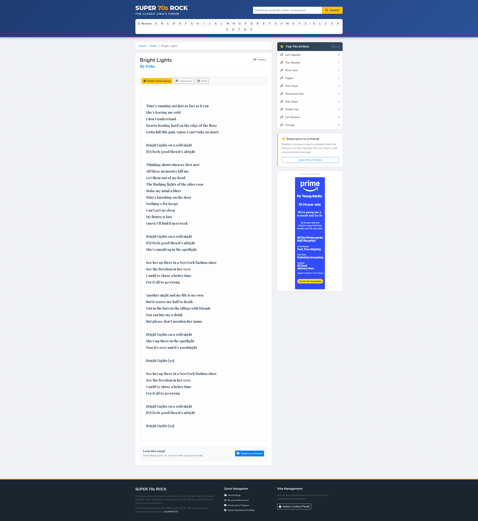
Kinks (153, 46)
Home (142, 46)
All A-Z (336, 46)
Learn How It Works (310, 160)
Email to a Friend (251, 453)
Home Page (233, 495)
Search (334, 10)
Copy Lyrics (186, 81)
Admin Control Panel (296, 506)
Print (204, 81)
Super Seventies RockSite (240, 510)
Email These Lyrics (159, 81)
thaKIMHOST (171, 511)
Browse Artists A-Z (238, 500)
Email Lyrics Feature (238, 505)
